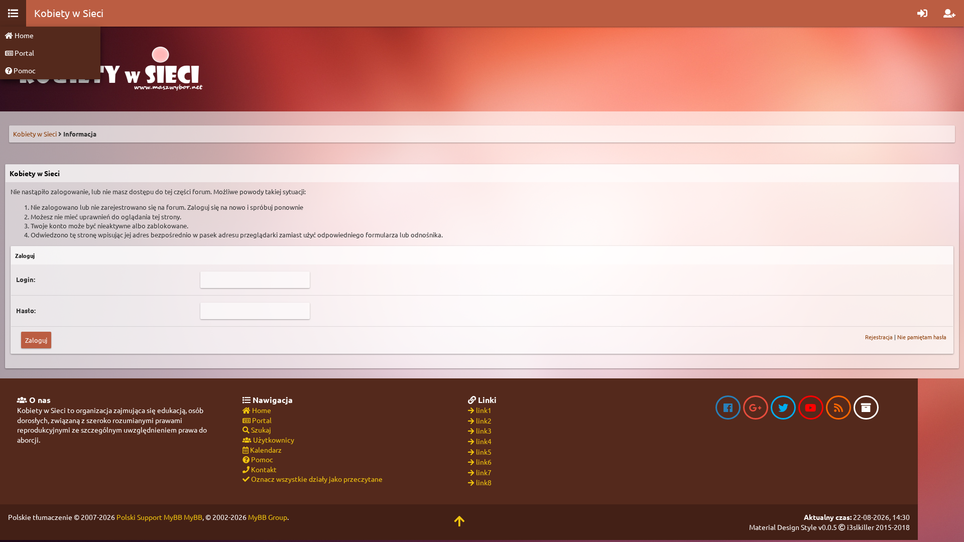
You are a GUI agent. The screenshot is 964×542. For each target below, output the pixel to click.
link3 (484, 430)
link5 (484, 451)
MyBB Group (267, 516)
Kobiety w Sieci (35, 133)
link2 (484, 420)
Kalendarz (265, 449)
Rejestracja (879, 337)
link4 (484, 441)
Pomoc (24, 70)
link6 (484, 461)
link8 (484, 482)
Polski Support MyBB (149, 516)
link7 (484, 472)
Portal (23, 52)
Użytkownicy (273, 439)
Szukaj (260, 429)
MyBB (193, 516)
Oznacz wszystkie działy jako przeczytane (316, 478)
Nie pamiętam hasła (921, 337)
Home (23, 35)
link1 (484, 410)
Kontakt (263, 469)
